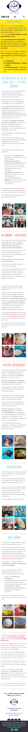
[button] (15, 17)
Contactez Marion (7, 499)
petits (6, 28)
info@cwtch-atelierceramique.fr (14, 713)
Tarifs (23, 683)
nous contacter (20, 190)
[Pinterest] (8, 17)
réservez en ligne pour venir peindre (12, 558)
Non (16, 729)
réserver (5, 141)
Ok (12, 729)
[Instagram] (4, 17)
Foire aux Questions (9, 314)
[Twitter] (6, 17)
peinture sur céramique (9, 26)
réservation (6, 188)
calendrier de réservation (17, 316)
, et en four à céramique (14, 638)
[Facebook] (2, 17)
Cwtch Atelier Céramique (8, 51)
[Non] (25, 726)
